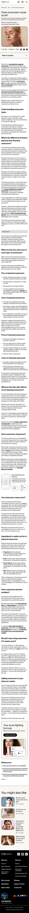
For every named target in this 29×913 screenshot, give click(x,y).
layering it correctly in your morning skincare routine (14, 631)
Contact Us (17, 887)
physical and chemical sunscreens (12, 92)
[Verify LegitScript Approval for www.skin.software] (4, 896)
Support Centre (19, 884)
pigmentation (11, 605)
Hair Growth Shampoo (21, 866)
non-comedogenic (7, 85)
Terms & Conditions (18, 907)
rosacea (22, 290)
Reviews (16, 880)
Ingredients (5, 884)
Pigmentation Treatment (5, 872)
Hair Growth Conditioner (18, 869)
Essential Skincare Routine (12, 468)
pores (8, 450)
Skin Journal (3, 7)
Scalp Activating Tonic (21, 873)
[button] (23, 2)
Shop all (3, 863)
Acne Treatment (5, 866)
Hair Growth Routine (20, 876)
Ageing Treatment (6, 869)
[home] (5, 2)
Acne (9, 7)
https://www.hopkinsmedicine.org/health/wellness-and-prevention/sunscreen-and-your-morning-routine (15, 770)
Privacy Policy (9, 907)
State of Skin (5, 887)
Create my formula (10, 735)
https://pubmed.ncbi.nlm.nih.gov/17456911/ (14, 765)
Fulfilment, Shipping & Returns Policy (14, 909)
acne (18, 649)
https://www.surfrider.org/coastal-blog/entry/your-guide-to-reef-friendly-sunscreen (15, 775)
